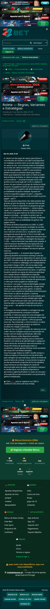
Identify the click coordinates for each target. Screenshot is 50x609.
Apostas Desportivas (13, 490)
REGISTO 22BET (8, 49)
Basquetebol (10, 505)
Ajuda (18, 545)
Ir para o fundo (8, 121)
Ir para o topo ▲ (22, 556)
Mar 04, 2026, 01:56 (11, 154)
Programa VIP (10, 528)
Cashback (8, 532)
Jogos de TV (32, 501)
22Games (31, 505)
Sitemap (45, 590)
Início (18, 548)
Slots (29, 490)
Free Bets (8, 521)
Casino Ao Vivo (33, 494)
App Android (33, 518)
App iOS (31, 521)
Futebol (8, 501)
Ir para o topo (7, 401)
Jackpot (8, 498)
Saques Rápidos (34, 532)
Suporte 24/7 (33, 525)
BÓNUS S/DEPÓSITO (25, 49)
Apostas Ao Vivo (11, 494)
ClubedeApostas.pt (15, 572)
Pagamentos (33, 528)
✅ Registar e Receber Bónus (25, 449)
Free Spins (8, 525)
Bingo (29, 498)
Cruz (27, 145)
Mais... (43, 390)
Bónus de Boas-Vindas (14, 518)
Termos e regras (23, 552)
